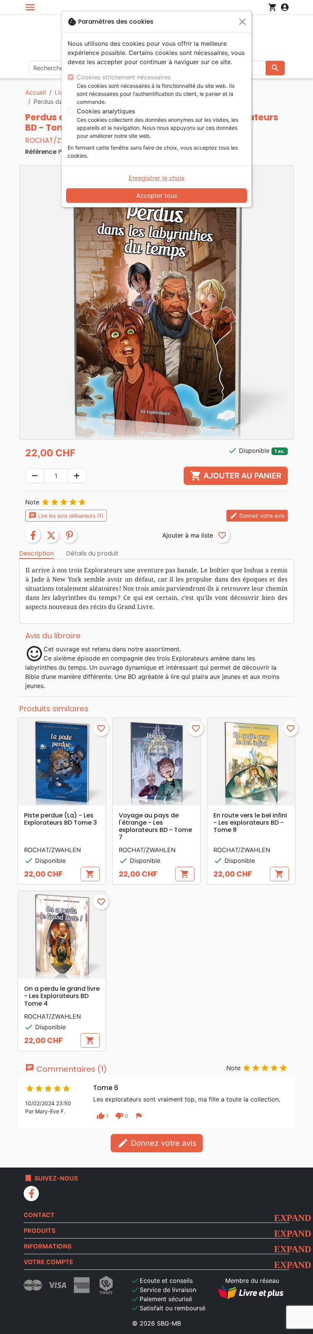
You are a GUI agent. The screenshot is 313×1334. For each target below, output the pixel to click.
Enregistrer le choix (157, 178)
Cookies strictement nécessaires (124, 77)
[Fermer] (242, 22)
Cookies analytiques (106, 111)
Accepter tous (156, 195)
